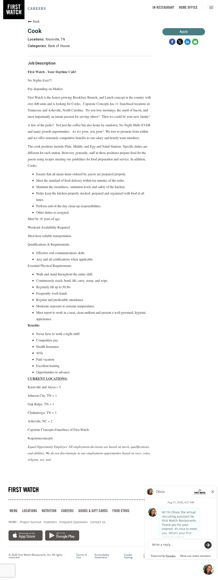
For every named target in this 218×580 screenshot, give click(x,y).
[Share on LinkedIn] (187, 42)
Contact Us (98, 522)
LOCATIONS (29, 510)
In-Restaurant (163, 7)
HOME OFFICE (188, 7)
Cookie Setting (128, 556)
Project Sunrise (30, 522)
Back (36, 21)
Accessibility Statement (102, 556)
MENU (13, 510)
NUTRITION (49, 510)
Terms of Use (81, 556)
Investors (50, 522)
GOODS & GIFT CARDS (93, 510)
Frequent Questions (73, 522)
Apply (183, 32)
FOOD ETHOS (120, 510)
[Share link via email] (195, 42)
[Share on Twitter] (180, 42)
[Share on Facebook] (172, 42)
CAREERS (67, 510)
